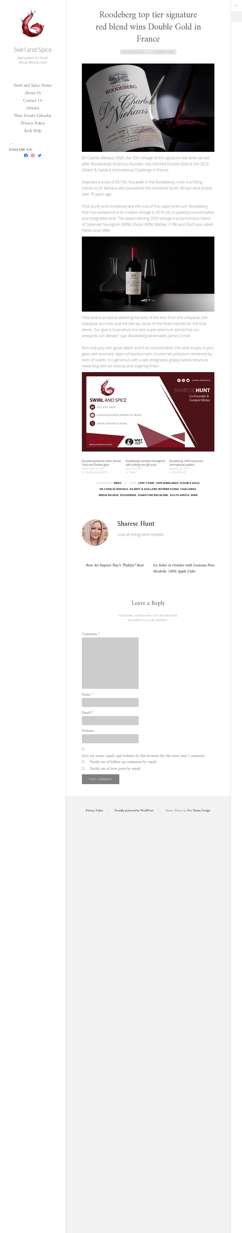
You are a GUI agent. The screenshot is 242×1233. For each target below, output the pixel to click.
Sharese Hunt (164, 52)
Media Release (109, 495)
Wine (194, 495)
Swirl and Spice (33, 49)
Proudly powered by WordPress (134, 810)
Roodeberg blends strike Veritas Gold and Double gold (101, 462)
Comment (91, 634)
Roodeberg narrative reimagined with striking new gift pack (145, 462)
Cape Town (146, 483)
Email (87, 713)
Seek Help (32, 131)
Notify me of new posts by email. (115, 769)
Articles (32, 108)
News (117, 483)
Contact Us (32, 101)
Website (88, 731)
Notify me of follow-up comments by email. (123, 762)
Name (88, 695)
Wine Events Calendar (33, 116)
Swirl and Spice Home (33, 85)
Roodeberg (128, 495)
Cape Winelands (167, 483)
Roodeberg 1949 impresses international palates (186, 462)
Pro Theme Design (198, 810)
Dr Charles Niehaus (114, 489)
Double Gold (190, 483)
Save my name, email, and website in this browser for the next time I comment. (144, 756)
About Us (33, 93)
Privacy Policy (33, 123)
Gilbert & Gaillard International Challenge (163, 489)
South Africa (179, 495)
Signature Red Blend (153, 495)
